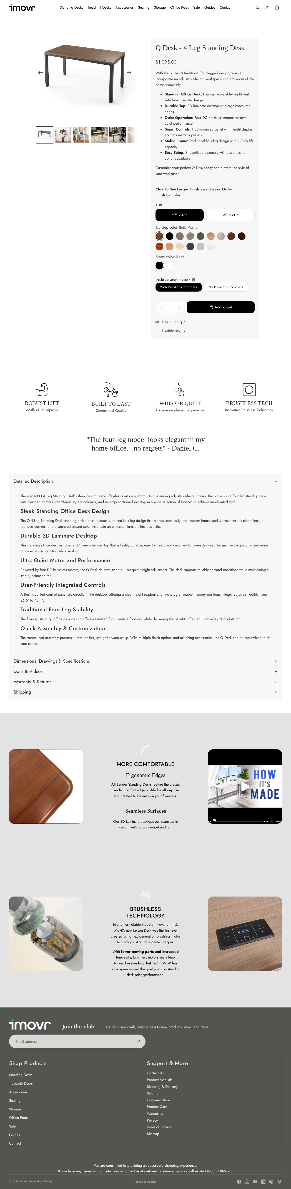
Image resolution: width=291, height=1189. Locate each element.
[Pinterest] (271, 1181)
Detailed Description (33, 481)
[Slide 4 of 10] (99, 135)
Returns (152, 1093)
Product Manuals (159, 1079)
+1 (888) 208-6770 (217, 1171)
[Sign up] (138, 1041)
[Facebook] (239, 1181)
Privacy (152, 1120)
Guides (14, 1135)
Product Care (157, 1106)
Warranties (155, 1113)
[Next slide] (130, 74)
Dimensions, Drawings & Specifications (52, 661)
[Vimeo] (279, 1181)
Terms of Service (159, 1127)
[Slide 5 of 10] (117, 135)
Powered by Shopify (40, 1181)
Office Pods (18, 1117)
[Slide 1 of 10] (45, 135)
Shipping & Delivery (162, 1086)
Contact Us (155, 1073)
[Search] (257, 8)
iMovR (23, 1181)
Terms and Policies (145, 1182)
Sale (12, 1126)
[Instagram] (247, 1181)
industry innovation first (159, 924)
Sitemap (153, 1133)
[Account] (267, 8)
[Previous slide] (39, 74)
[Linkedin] (263, 1181)
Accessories (18, 1092)
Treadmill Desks (21, 1083)
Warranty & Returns (32, 682)
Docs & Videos (28, 671)
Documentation (158, 1100)
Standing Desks (20, 1074)
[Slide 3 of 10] (81, 135)
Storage (15, 1109)
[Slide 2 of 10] (63, 135)
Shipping (22, 692)
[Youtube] (255, 1181)
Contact (15, 1143)
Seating (14, 1100)
